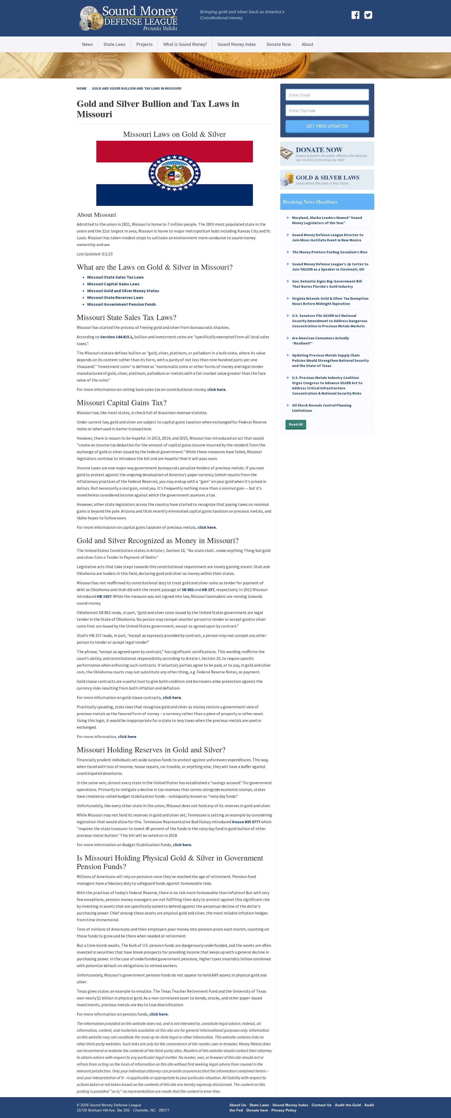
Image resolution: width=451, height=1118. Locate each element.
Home (81, 88)
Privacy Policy (283, 1110)
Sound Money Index (237, 44)
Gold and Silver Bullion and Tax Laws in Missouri (136, 88)
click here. (217, 389)
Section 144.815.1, (117, 336)
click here (127, 736)
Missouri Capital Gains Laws (113, 283)
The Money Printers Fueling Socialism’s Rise (329, 252)
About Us (237, 1105)
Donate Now (278, 44)
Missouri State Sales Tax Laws (115, 277)
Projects (144, 44)
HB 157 (208, 589)
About (307, 44)
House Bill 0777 (246, 821)
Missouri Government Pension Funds (121, 304)
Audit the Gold (348, 1105)
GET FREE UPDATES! (327, 126)
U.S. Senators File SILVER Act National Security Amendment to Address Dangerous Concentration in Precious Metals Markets (329, 320)
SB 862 (188, 589)
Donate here (257, 1110)
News (87, 44)
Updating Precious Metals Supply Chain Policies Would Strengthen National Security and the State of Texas (330, 360)
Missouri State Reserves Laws (115, 297)
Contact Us (321, 1105)
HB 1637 (104, 596)
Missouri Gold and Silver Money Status (123, 290)
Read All (296, 424)
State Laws (115, 44)
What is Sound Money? (185, 44)
